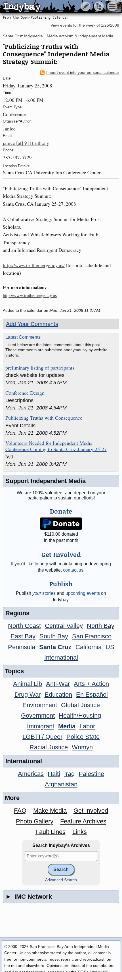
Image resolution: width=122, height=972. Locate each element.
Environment (39, 705)
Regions (17, 613)
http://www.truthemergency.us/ (34, 265)
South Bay (53, 636)
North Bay (100, 625)
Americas (31, 773)
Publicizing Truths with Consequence (43, 418)
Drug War (27, 694)
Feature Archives (83, 821)
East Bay (22, 636)
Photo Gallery (34, 821)
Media (66, 726)
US (110, 647)
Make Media (50, 810)
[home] (53, 7)
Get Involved (90, 810)
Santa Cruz (55, 647)
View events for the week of (85, 25)
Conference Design (25, 393)
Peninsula (21, 647)
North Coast (24, 625)
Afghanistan (61, 784)
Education (58, 694)
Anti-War (58, 683)
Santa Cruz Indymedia (23, 36)
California (88, 647)
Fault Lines (50, 831)
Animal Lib (27, 683)
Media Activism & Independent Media (80, 36)
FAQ (20, 810)
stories (44, 593)
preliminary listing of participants (39, 368)
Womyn (82, 747)
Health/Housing (80, 715)
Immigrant (40, 726)
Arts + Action (91, 683)
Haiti (54, 773)
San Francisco (92, 636)
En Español (92, 694)
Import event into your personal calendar (82, 72)
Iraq (69, 773)
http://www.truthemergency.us (30, 295)
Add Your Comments (32, 324)
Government (38, 715)
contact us (73, 570)
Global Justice (80, 705)
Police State (83, 736)
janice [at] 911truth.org (26, 143)
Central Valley (64, 625)
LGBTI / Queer (42, 736)
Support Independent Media (45, 480)
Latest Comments (23, 337)
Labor (87, 726)
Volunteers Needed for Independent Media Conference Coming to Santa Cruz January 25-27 (56, 446)
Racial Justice (49, 747)
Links (79, 831)
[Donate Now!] (61, 523)
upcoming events (83, 593)
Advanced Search (61, 880)
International (61, 657)
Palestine (91, 773)
